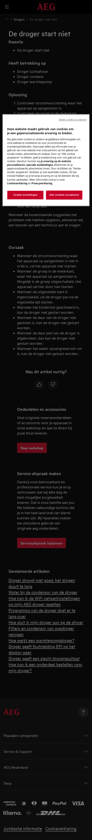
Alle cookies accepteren (64, 195)
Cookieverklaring (17, 183)
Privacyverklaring (41, 183)
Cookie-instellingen (25, 195)
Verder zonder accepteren (73, 119)
